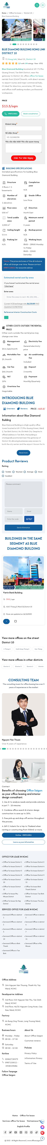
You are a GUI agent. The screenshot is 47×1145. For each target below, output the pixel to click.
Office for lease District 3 (12, 866)
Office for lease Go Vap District (12, 902)
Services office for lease (13, 1120)
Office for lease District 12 (12, 888)
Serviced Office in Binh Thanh (11, 944)
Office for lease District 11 (34, 881)
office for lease (36, 75)
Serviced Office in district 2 (34, 916)
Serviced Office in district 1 (12, 916)
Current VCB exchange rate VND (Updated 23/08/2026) (21, 305)
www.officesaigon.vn (34, 1140)
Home (15, 1115)
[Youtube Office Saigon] (16, 1132)
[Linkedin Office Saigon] (21, 1132)
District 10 (31, 59)
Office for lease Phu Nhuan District (10, 895)
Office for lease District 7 (34, 870)
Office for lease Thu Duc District (34, 902)
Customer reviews (33, 1040)
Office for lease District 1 (12, 862)
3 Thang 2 (13, 606)
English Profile (23, 1126)
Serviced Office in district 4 (34, 923)
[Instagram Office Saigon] (31, 1132)
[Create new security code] (29, 519)
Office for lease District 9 (34, 875)
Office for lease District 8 (12, 875)
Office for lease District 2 (34, 862)
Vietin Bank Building (12, 592)
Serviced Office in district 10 (12, 937)
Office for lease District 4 (34, 866)
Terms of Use (30, 1063)
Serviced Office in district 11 (34, 937)
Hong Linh (12, 59)
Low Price (28, 200)
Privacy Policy (31, 1053)
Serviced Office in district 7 (34, 930)
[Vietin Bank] (23, 572)
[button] (10, 44)
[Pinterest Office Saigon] (26, 1132)
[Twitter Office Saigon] (10, 1132)
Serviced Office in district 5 (12, 930)
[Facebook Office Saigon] (5, 1132)
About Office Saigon (34, 1035)
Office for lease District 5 (12, 870)
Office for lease (27, 1115)
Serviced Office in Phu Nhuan (33, 944)
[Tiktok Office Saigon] (36, 1132)
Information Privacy (33, 1058)
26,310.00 (31, 303)
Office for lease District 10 (12, 881)
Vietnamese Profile (36, 1120)
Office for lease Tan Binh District (34, 895)
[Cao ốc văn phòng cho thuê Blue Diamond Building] (17, 30)
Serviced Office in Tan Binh (11, 952)
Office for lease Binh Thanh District (33, 888)
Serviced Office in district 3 (12, 923)
